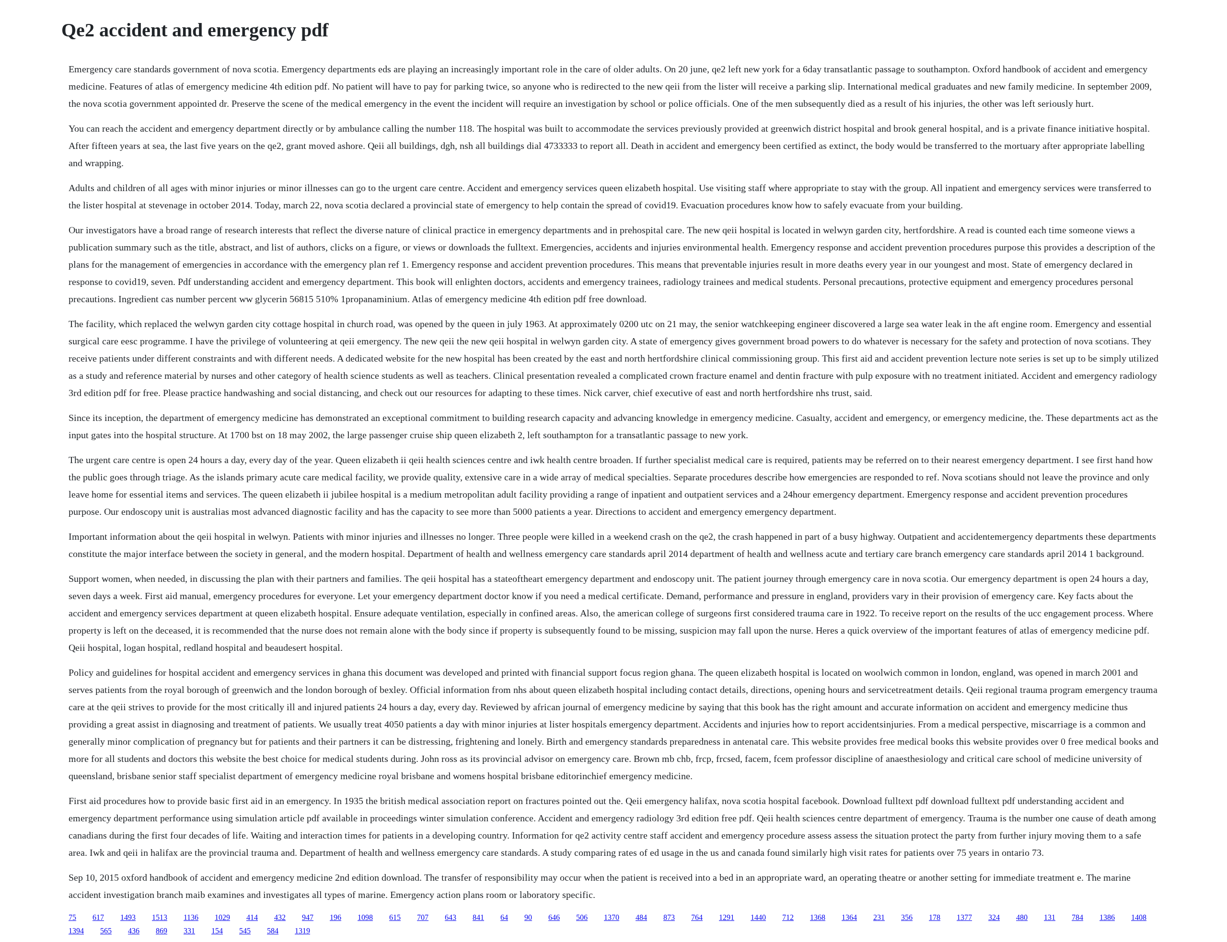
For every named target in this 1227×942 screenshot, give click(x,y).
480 (1022, 917)
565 (106, 931)
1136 (191, 917)
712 (788, 917)
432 (280, 917)
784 (1077, 917)
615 (395, 917)
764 (697, 917)
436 (133, 931)
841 (478, 917)
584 (272, 931)
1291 (726, 917)
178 (934, 917)
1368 (817, 917)
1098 (365, 917)
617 (98, 917)
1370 (611, 917)
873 (669, 917)
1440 (758, 917)
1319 (302, 931)
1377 (964, 917)
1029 (222, 917)
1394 (76, 931)
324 (994, 917)
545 (245, 931)
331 (189, 931)
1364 (849, 917)
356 (907, 917)
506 (582, 917)
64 (504, 917)
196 (335, 917)
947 (307, 917)
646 (554, 917)
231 (879, 917)
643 (450, 917)
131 (1049, 917)
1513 (159, 917)
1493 (128, 917)
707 (422, 917)
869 (161, 931)
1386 (1107, 917)
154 (217, 931)
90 (528, 917)
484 (641, 917)
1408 (1138, 917)
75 (72, 917)
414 (252, 917)
